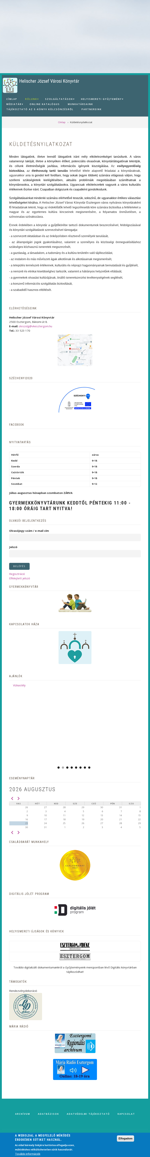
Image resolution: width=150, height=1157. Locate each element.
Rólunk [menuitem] (29, 99)
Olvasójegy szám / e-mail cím (29, 530)
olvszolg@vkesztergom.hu (35, 326)
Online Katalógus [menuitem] (45, 104)
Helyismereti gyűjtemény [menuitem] (100, 99)
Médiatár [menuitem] (13, 105)
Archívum (22, 1113)
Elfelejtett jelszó (19, 578)
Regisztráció (17, 574)
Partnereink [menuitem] (92, 109)
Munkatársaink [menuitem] (80, 104)
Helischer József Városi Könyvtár (49, 81)
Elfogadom (125, 1138)
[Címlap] (10, 85)
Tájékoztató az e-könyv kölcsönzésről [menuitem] (40, 109)
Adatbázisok (48, 1113)
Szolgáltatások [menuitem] (57, 99)
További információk (27, 1154)
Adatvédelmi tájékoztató (88, 1113)
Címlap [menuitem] (11, 99)
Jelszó (13, 547)
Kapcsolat (126, 1113)
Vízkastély (19, 685)
